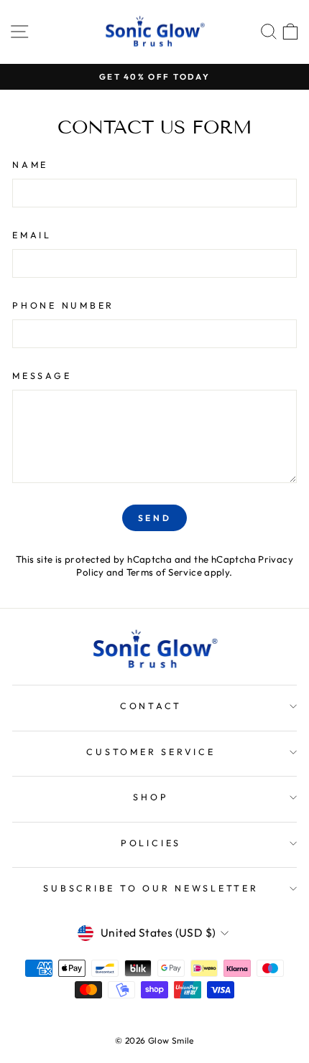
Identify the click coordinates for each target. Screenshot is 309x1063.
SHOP (150, 796)
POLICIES (151, 842)
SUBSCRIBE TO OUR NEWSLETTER (150, 888)
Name (30, 164)
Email (32, 234)
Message (41, 375)
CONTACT (151, 705)
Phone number (63, 305)
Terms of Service (164, 572)
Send (154, 517)
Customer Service (150, 751)
